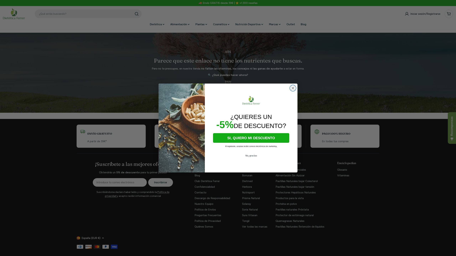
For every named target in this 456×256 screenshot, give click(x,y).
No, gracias (251, 155)
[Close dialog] (293, 88)
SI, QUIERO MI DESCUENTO (251, 138)
